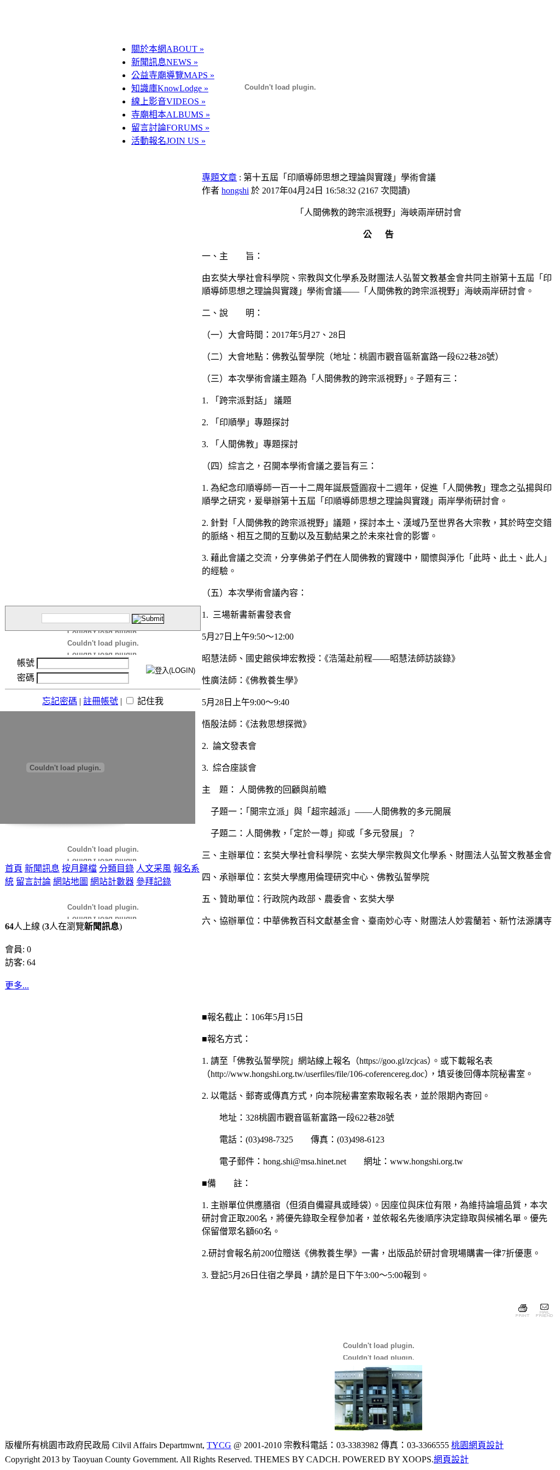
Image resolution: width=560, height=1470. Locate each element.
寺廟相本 (170, 114)
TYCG (219, 1445)
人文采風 (153, 868)
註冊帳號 (100, 701)
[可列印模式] (522, 1318)
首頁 (13, 868)
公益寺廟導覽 (172, 75)
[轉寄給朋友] (543, 1318)
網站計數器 (112, 881)
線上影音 (168, 101)
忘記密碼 (59, 701)
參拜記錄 (153, 881)
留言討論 (170, 127)
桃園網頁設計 (477, 1445)
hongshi (235, 190)
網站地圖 (70, 881)
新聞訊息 (164, 62)
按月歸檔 (79, 868)
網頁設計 (451, 1459)
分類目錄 (116, 868)
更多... (17, 985)
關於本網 (167, 49)
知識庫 (169, 88)
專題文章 (219, 177)
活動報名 (168, 140)
